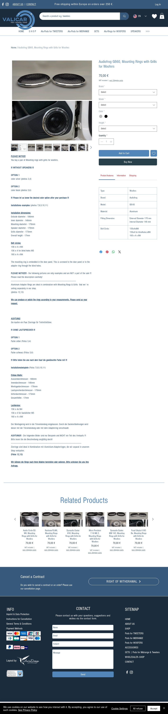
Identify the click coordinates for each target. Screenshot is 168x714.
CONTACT (31, 4)
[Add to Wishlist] (153, 153)
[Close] (164, 708)
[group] (84, 538)
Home (13, 47)
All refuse (138, 708)
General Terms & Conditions (19, 623)
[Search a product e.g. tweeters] (124, 16)
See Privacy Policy (27, 710)
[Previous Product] (15, 519)
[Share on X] (120, 252)
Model (102, 99)
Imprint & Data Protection (17, 614)
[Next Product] (153, 519)
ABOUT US (18, 4)
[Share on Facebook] (101, 252)
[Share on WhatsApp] (113, 252)
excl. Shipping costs (116, 80)
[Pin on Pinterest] (107, 252)
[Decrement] (101, 142)
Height (102, 122)
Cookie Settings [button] (119, 708)
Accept (153, 708)
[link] (161, 16)
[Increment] (111, 142)
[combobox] (128, 92)
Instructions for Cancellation (19, 619)
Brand (102, 86)
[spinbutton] (106, 142)
